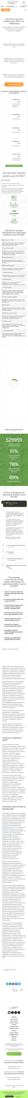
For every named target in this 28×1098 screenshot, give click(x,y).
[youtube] (9, 1012)
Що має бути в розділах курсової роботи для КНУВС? (13, 625)
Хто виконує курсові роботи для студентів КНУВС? (13, 600)
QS (23, 699)
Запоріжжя (20, 1060)
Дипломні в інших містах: (11, 1071)
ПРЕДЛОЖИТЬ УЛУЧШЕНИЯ (14, 1053)
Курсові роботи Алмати (14, 1066)
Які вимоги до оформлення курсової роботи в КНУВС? (12, 638)
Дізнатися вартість (14, 84)
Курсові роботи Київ (14, 1068)
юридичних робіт (7, 827)
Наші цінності (14, 1021)
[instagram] (18, 1012)
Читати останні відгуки (14, 166)
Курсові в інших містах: (11, 1060)
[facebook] (15, 1012)
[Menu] (24, 2)
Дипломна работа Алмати (14, 1077)
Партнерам (14, 1036)
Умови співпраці (14, 1022)
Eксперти (14, 1040)
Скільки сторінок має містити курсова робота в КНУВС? (13, 619)
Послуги (14, 1024)
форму (16, 513)
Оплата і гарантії (14, 1032)
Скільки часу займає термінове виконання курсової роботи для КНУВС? (14, 593)
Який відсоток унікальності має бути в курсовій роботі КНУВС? (13, 613)
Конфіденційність (14, 1034)
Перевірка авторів (14, 1028)
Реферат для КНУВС (9, 969)
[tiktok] (12, 1012)
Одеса (5, 1062)
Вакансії (14, 1038)
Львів (12, 1062)
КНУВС (4, 649)
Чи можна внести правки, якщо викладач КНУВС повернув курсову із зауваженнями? (13, 606)
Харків (9, 1062)
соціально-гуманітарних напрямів (12, 830)
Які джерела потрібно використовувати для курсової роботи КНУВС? (13, 632)
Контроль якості (14, 1026)
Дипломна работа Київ (14, 1079)
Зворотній (24, 6)
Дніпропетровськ (19, 1062)
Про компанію (14, 1019)
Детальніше (18, 1096)
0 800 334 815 (11, 6)
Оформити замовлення (5, 10)
